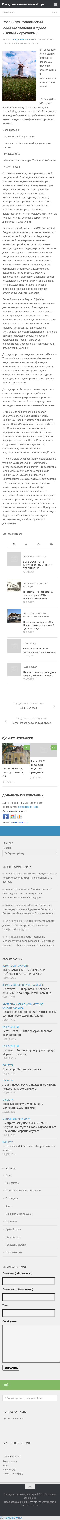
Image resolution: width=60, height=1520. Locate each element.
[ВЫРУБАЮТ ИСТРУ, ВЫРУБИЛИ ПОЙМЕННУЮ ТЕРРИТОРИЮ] (14, 559)
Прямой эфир (13, 1229)
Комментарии (12, 1473)
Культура (8, 12)
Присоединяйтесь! (13, 1418)
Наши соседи (30, 643)
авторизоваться (28, 807)
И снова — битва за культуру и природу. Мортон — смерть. (39, 673)
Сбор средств (13, 1237)
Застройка (28, 613)
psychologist (12, 873)
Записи (9, 1469)
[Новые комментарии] (38, 544)
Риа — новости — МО (16, 1443)
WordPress (36, 1502)
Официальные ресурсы (19, 1214)
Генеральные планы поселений (23, 1190)
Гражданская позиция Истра (23, 4)
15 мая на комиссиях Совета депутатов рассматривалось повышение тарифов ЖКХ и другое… (27, 893)
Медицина (41, 583)
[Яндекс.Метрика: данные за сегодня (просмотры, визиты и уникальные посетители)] (11, 1518)
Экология (41, 556)
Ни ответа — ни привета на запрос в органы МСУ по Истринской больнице (38, 595)
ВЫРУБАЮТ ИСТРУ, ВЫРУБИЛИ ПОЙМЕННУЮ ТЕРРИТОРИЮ (37, 565)
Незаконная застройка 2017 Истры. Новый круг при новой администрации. (38, 625)
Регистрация (9, 1461)
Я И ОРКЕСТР (14, 1252)
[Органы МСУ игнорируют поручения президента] (43, 749)
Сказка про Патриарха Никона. (22, 1069)
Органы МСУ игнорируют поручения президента (37, 766)
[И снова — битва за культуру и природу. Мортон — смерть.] (14, 669)
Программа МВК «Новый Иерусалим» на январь (28, 1148)
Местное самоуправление (36, 616)
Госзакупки (12, 1198)
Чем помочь (12, 1183)
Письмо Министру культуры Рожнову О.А (13, 772)
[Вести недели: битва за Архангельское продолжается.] (14, 646)
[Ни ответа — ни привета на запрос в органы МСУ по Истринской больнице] (14, 585)
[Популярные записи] (26, 544)
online (9, 921)
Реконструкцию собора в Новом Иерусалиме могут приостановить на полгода (30, 878)
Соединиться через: (14, 811)
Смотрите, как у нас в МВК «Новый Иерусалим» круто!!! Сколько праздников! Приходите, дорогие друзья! (29, 1127)
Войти (5, 1465)
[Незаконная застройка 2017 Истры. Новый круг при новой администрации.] (14, 616)
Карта (9, 1206)
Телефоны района (16, 1245)
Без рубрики (10, 1119)
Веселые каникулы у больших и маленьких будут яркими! (23, 1106)
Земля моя (28, 556)
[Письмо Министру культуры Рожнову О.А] (16, 753)
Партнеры (11, 1221)
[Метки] (51, 544)
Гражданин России (22, 39)
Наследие (28, 586)
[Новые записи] (14, 544)
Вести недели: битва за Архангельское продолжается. (39, 650)
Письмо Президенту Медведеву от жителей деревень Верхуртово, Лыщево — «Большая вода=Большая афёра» (28, 909)
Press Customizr (29, 1505)
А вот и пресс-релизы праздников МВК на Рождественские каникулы (29, 1086)
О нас (9, 1175)
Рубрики (7, 848)
